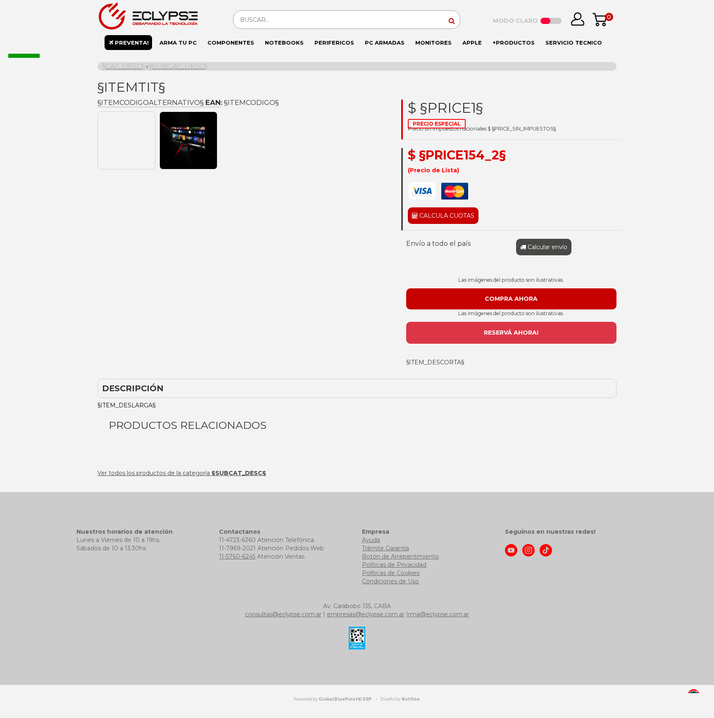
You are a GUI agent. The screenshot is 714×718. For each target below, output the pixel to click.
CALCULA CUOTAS (446, 215)
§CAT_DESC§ (123, 66)
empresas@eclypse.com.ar (366, 614)
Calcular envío (546, 247)
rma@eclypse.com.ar (438, 614)
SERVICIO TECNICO (573, 42)
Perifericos (334, 42)
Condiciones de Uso (390, 581)
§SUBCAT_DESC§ (178, 66)
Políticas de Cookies (390, 573)
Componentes (230, 42)
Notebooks (284, 42)
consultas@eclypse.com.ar (283, 614)
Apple (472, 42)
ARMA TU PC (178, 42)
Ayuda (371, 540)
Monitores (433, 42)
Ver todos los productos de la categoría (182, 473)
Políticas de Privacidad (394, 564)
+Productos (514, 42)
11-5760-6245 (237, 556)
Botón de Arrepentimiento (400, 556)
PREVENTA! (131, 42)
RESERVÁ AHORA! (511, 332)
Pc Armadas (385, 42)
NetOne (400, 699)
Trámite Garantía (385, 548)
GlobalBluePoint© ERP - (337, 699)
